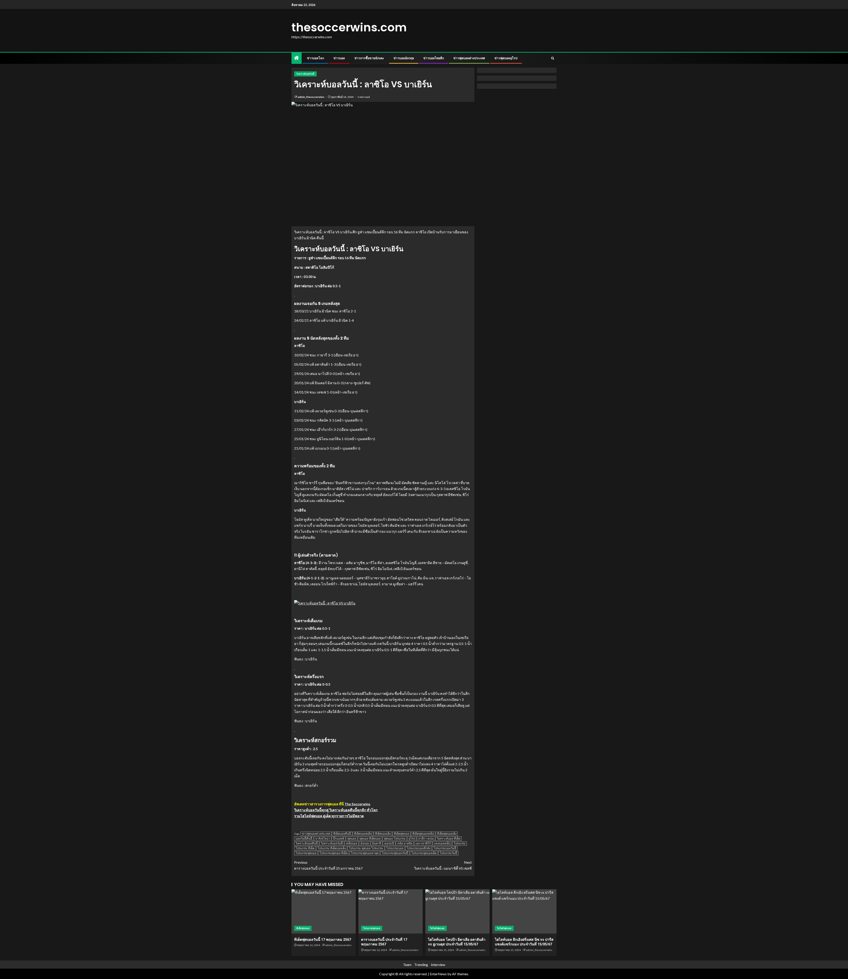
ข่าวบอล (339, 58)
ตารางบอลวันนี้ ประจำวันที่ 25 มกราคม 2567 (328, 865)
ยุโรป (412, 838)
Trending (421, 964)
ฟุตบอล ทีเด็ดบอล (370, 838)
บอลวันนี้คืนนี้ (303, 838)
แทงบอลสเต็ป (442, 843)
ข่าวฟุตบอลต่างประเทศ (469, 58)
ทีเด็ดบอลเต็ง (383, 833)
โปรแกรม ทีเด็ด (304, 848)
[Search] (552, 58)
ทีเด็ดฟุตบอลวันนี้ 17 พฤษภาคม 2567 (322, 939)
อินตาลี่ (376, 843)
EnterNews (438, 974)
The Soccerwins (357, 804)
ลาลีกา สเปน (426, 838)
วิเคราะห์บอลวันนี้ (305, 73)
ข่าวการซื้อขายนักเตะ (369, 58)
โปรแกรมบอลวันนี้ (444, 848)
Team (407, 964)
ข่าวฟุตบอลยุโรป (505, 58)
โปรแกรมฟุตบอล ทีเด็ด (334, 853)
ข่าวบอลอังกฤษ (404, 58)
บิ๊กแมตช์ (338, 838)
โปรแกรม (460, 843)
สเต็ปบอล (351, 843)
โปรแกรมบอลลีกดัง (418, 848)
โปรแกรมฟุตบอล (305, 853)
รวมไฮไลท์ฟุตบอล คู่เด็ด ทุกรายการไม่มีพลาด (329, 816)
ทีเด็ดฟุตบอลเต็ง (446, 833)
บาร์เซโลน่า (322, 838)
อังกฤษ (364, 843)
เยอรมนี (389, 843)
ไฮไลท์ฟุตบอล (437, 928)
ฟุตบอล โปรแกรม (394, 838)
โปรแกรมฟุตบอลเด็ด (424, 853)
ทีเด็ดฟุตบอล (401, 833)
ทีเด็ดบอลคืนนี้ (342, 833)
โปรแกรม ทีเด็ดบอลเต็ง (332, 848)
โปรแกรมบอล (394, 848)
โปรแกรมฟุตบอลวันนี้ (395, 853)
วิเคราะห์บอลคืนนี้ (306, 843)
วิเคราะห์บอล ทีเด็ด (448, 838)
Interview (438, 964)
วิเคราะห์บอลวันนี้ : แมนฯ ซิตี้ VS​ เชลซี (443, 865)
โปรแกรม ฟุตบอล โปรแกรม (366, 848)
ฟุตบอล (351, 838)
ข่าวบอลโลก (315, 58)
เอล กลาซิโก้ (423, 843)
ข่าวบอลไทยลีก (433, 58)
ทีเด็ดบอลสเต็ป (363, 833)
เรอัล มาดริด (404, 843)
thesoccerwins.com (349, 27)
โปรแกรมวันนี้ (448, 853)
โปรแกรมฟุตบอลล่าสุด (365, 853)
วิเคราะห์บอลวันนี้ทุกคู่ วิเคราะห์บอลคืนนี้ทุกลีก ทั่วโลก (336, 810)
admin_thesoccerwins (311, 97)
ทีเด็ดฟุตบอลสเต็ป (423, 833)
